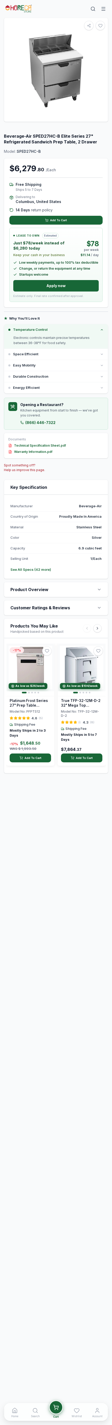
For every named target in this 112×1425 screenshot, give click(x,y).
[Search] (93, 9)
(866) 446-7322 (40, 422)
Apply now (56, 285)
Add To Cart (58, 220)
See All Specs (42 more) (30, 569)
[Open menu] (103, 9)
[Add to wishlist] (47, 651)
